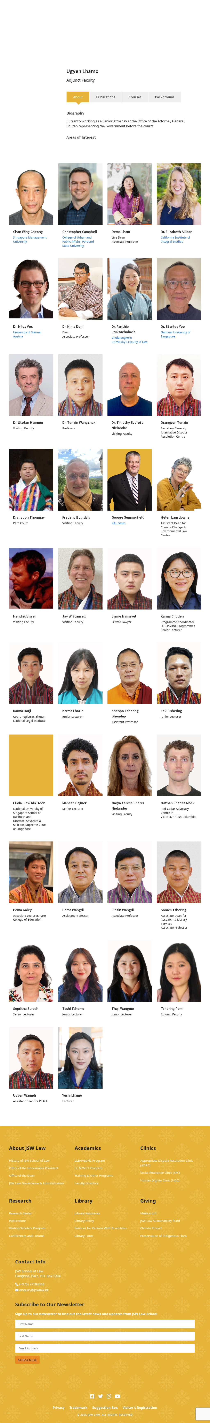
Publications (17, 1221)
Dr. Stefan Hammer (28, 422)
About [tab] (78, 97)
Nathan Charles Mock (178, 803)
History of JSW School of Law (29, 1160)
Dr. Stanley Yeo (173, 326)
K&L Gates (119, 523)
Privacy (59, 1407)
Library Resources (87, 1213)
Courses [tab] (135, 97)
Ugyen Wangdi (24, 1095)
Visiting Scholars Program (27, 1228)
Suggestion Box (105, 1407)
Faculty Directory (87, 1183)
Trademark (78, 1407)
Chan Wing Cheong (28, 231)
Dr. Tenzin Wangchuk (78, 422)
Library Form (84, 1236)
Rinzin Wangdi (123, 909)
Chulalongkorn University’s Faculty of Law (129, 340)
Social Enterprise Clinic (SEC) (160, 1172)
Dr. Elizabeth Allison (176, 231)
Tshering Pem (172, 1008)
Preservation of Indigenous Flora (163, 1236)
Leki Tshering (171, 710)
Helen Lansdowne (175, 517)
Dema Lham (121, 231)
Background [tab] (164, 97)
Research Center (20, 1213)
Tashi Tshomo (73, 1008)
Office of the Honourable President (34, 1168)
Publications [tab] (105, 97)
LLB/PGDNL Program (90, 1160)
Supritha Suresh (25, 1008)
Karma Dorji (22, 710)
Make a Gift (148, 1213)
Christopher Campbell (79, 231)
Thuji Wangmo (123, 1008)
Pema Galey (23, 909)
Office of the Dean (22, 1175)
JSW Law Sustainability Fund (160, 1221)
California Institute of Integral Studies (175, 239)
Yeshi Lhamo (72, 1095)
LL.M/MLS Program (88, 1168)
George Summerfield (128, 517)
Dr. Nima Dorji (72, 326)
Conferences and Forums (26, 1236)
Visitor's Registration (140, 1407)
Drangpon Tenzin (174, 422)
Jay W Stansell (74, 616)
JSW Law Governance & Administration (37, 1183)
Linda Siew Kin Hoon (29, 803)
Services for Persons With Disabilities (101, 1228)
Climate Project (151, 1228)
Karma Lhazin (72, 710)
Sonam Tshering (173, 909)
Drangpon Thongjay (29, 517)
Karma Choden (172, 616)
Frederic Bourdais (76, 517)
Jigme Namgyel (124, 616)
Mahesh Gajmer (74, 803)
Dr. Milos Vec (23, 326)
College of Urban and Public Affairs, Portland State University (78, 241)
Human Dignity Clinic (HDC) (159, 1180)
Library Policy (84, 1221)
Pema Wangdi (73, 909)
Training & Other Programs (94, 1175)
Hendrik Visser (24, 616)
